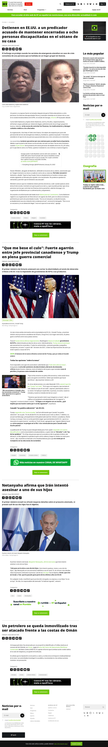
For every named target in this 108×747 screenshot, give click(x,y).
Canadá (13, 455)
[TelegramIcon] (87, 4)
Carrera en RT (52, 718)
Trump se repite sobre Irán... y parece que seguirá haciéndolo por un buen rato (94, 187)
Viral (25, 10)
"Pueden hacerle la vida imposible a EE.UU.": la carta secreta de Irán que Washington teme (94, 69)
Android (68, 709)
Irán (12, 596)
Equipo (50, 713)
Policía (26, 218)
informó (53, 117)
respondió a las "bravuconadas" (25, 412)
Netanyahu (28, 596)
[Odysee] (90, 713)
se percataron (20, 145)
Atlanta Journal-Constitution (48, 194)
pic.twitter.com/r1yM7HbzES (29, 161)
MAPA (12, 354)
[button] (40, 296)
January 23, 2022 (50, 164)
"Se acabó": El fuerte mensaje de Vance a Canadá (94, 77)
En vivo (28, 4)
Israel (19, 596)
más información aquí (61, 744)
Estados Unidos (15, 218)
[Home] (4, 4)
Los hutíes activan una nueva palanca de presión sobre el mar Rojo (94, 95)
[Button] (60, 4)
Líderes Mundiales (35, 721)
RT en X (13, 735)
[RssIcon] (84, 715)
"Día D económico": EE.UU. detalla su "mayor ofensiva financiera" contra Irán (94, 86)
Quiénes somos (52, 708)
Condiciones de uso (53, 721)
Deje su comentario (40, 235)
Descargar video (7, 320)
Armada (13, 675)
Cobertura (51, 715)
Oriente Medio (31, 675)
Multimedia (76, 10)
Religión (34, 218)
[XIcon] (84, 4)
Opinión (59, 10)
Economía (22, 455)
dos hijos (46, 573)
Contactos (51, 710)
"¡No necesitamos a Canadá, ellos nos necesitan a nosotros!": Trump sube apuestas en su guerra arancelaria (13, 392)
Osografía (90, 166)
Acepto (94, 119)
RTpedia (32, 718)
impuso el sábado (54, 341)
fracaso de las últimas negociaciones (27, 341)
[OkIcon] (93, 4)
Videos (32, 713)
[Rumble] (81, 4)
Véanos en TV (69, 4)
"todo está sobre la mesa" (57, 365)
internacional (42, 675)
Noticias (10, 10)
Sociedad (42, 218)
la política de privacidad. (96, 119)
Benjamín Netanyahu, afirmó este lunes (42, 562)
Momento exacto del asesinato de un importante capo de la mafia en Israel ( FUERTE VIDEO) (93, 59)
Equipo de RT (96, 10)
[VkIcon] (78, 4)
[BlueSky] (90, 4)
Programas (40, 10)
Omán (30, 647)
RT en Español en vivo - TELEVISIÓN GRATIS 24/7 (92, 38)
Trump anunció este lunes (61, 343)
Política (44, 455)
